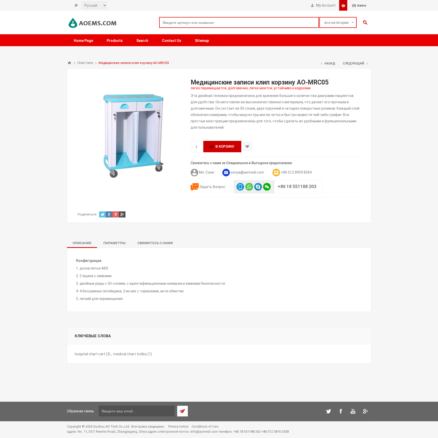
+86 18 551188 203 (297, 186)
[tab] (82, 243)
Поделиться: (87, 214)
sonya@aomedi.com (247, 172)
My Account (326, 5)
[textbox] (239, 22)
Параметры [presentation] (114, 243)
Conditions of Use (205, 426)
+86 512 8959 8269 (296, 172)
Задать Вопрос (212, 187)
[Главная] (69, 63)
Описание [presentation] (82, 243)
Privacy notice (178, 426)
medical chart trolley (130, 354)
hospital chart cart (90, 354)
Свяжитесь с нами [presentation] (155, 243)
